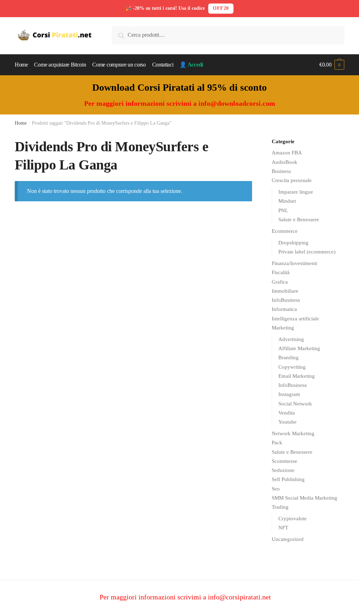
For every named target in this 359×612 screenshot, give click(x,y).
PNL (283, 210)
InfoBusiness (286, 300)
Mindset (287, 201)
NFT (283, 527)
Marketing (283, 328)
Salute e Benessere (298, 219)
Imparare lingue (295, 192)
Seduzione (283, 470)
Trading (280, 507)
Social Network (295, 403)
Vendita (286, 413)
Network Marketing (293, 433)
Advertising (291, 339)
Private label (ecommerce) (307, 252)
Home (21, 123)
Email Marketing (296, 376)
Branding (288, 357)
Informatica (284, 309)
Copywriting (292, 367)
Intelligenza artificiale (295, 318)
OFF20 (221, 8)
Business (281, 171)
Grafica (280, 282)
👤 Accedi (191, 65)
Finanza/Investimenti (294, 263)
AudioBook (284, 162)
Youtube (287, 422)
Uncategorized (288, 539)
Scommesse (284, 461)
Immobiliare (285, 291)
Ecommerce (285, 231)
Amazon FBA (287, 152)
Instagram (289, 394)
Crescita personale (292, 180)
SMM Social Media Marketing (304, 498)
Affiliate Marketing (299, 348)
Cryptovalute (292, 518)
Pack (277, 442)
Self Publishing (288, 479)
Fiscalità (281, 272)
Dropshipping (293, 242)
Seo (276, 489)
